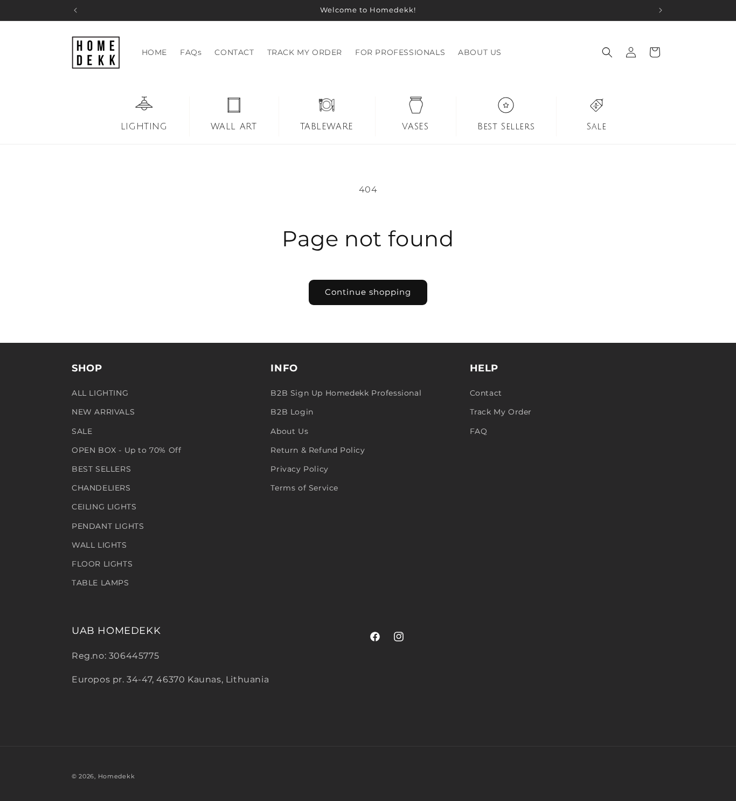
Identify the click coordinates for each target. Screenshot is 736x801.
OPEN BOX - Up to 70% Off (126, 450)
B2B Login (291, 412)
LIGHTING (144, 127)
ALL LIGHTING (100, 393)
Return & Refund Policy (317, 450)
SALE (82, 431)
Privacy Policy (299, 469)
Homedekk (116, 776)
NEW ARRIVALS (103, 412)
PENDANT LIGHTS (108, 526)
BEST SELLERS (101, 469)
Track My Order (501, 412)
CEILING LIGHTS (104, 507)
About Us (289, 431)
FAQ (479, 431)
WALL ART (234, 127)
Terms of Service (304, 488)
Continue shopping (368, 292)
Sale (596, 127)
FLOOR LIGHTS (102, 564)
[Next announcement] (660, 10)
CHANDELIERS (101, 488)
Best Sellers (505, 127)
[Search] (607, 52)
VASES (415, 127)
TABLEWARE (326, 127)
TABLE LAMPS (100, 583)
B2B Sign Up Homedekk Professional (345, 393)
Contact (486, 393)
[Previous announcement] (75, 10)
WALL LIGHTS (99, 545)
